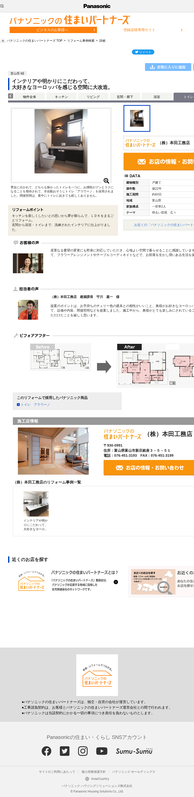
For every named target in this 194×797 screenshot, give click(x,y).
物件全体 (29, 97)
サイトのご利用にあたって (57, 771)
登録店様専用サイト (139, 30)
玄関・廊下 (125, 97)
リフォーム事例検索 (80, 40)
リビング (93, 97)
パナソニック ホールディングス (133, 771)
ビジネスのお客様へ (52, 30)
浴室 (157, 97)
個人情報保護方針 (94, 771)
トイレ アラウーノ (35, 404)
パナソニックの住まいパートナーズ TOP (34, 40)
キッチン (61, 97)
